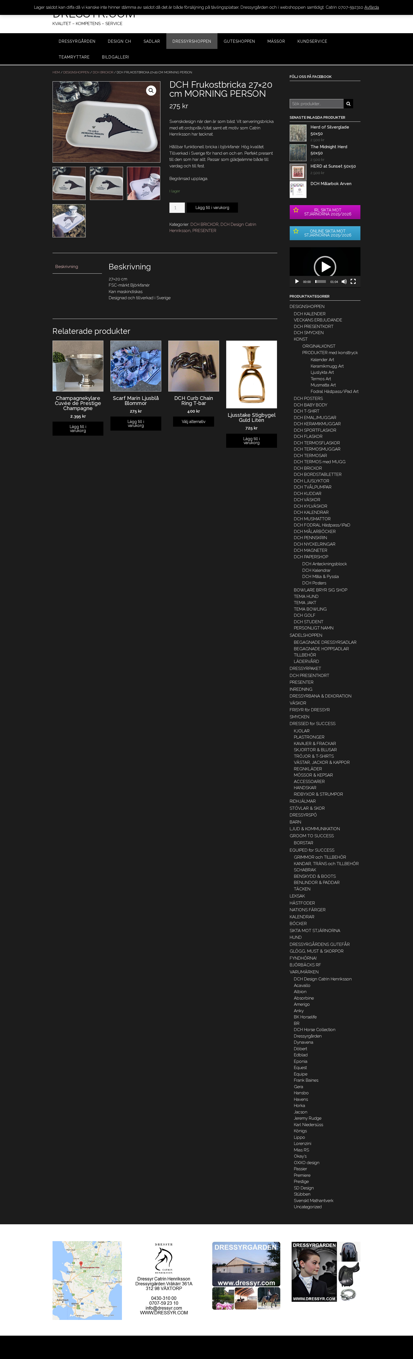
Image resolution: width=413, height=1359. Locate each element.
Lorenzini (302, 1143)
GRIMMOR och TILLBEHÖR (320, 857)
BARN (295, 822)
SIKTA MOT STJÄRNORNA (315, 930)
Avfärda (371, 7)
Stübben (302, 1194)
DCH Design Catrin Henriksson (323, 979)
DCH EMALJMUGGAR (315, 417)
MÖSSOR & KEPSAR (313, 775)
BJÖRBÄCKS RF (305, 965)
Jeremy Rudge (307, 1118)
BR (296, 1023)
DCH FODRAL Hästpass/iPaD (322, 525)
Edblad (301, 1055)
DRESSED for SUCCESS (312, 723)
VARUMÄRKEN (304, 972)
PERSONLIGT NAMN (313, 628)
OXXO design (306, 1162)
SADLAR (152, 41)
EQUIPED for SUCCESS (312, 850)
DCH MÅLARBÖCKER (315, 531)
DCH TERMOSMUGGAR (317, 449)
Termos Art (321, 378)
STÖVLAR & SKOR (307, 808)
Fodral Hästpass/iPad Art (334, 391)
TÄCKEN (302, 889)
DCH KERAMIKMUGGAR (317, 423)
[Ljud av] (344, 281)
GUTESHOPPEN (239, 41)
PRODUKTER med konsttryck (330, 352)
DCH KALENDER (310, 313)
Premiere (302, 1175)
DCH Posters (314, 583)
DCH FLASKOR (308, 436)
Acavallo (302, 985)
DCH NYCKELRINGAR (314, 544)
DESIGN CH (119, 41)
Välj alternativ (193, 421)
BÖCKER (298, 923)
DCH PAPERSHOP (311, 556)
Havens (301, 1099)
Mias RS (301, 1150)
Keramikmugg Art (327, 366)
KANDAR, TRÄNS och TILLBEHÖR (326, 863)
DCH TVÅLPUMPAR (313, 487)
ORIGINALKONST (318, 346)
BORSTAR (303, 842)
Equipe (300, 1074)
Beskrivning (66, 266)
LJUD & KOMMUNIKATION (315, 828)
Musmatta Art (323, 385)
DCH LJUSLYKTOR (311, 480)
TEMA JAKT (305, 602)
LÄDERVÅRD (306, 661)
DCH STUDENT (308, 621)
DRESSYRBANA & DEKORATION (320, 696)
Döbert (300, 1048)
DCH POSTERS (308, 398)
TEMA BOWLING (310, 609)
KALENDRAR (302, 916)
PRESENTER (204, 230)
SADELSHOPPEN (306, 635)
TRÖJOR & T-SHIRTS (314, 756)
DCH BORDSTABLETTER (318, 474)
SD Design (304, 1188)
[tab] (77, 267)
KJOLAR (302, 731)
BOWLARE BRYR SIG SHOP (320, 590)
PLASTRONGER (309, 737)
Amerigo (302, 1004)
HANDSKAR (305, 787)
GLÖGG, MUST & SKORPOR (317, 951)
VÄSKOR (298, 703)
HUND (296, 937)
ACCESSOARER (309, 781)
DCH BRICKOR (103, 72)
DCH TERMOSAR (310, 455)
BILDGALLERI (115, 57)
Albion (300, 991)
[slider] (320, 281)
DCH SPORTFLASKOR (315, 430)
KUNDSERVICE (312, 41)
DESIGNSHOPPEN (76, 72)
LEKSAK (297, 896)
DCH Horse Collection (314, 1029)
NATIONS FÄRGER (308, 909)
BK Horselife (305, 1017)
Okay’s (300, 1156)
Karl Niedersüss (308, 1124)
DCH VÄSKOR (307, 499)
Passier (300, 1168)
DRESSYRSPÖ (303, 815)
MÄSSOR (276, 41)
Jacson (300, 1112)
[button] (325, 267)
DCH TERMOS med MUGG (320, 461)
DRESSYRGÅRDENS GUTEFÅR (320, 944)
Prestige (301, 1181)
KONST (301, 339)
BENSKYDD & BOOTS (315, 876)
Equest (300, 1067)
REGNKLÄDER (308, 768)
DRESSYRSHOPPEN (192, 41)
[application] (325, 267)
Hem (56, 72)
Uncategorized (308, 1206)
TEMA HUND (306, 596)
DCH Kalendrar (316, 570)
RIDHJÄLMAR (303, 801)
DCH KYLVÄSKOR (310, 506)
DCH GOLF (305, 615)
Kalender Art (322, 359)
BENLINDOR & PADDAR (317, 882)
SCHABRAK (305, 869)
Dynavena (303, 1042)
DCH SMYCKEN (309, 332)
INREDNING (301, 689)
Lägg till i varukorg (212, 207)
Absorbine (304, 998)
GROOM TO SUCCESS (312, 835)
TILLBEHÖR (305, 655)
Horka (299, 1105)
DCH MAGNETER (310, 550)
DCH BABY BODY (310, 405)
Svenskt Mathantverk (313, 1200)
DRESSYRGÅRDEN (77, 41)
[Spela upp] (297, 281)
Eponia (300, 1061)
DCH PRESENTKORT (313, 326)
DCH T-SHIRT (306, 411)
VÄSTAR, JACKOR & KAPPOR (322, 762)
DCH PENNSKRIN (310, 537)
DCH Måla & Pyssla (320, 576)
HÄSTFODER (302, 903)
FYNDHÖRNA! (303, 958)
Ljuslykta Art (322, 372)
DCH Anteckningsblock (324, 563)
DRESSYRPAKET (305, 668)
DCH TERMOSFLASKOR (317, 443)
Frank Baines (306, 1080)
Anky (299, 1010)
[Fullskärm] (353, 281)
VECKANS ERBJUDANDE (318, 320)
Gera (298, 1086)
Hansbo (301, 1092)
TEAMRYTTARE (74, 57)
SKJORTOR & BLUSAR (315, 749)
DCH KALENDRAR (311, 512)
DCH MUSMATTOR (312, 518)
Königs (300, 1130)
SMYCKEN (299, 716)
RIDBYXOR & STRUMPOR (318, 794)
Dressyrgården (308, 1036)
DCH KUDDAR (307, 493)
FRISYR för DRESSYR (310, 709)
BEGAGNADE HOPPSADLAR (321, 648)
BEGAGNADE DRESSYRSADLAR (325, 642)
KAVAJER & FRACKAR (315, 743)
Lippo (299, 1137)
